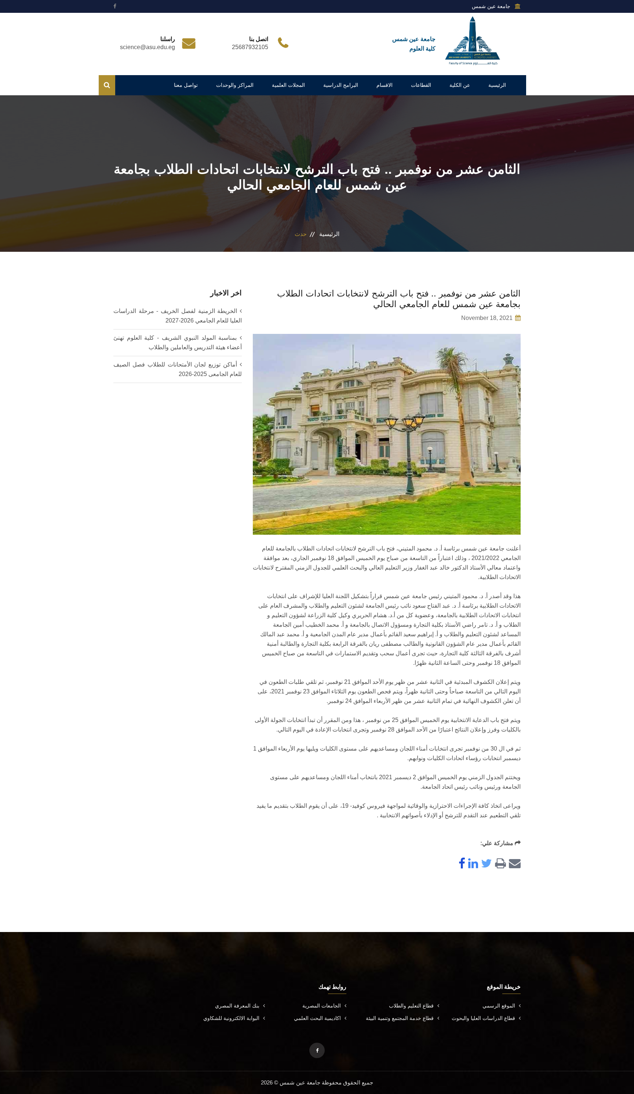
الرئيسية (497, 85)
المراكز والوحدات (235, 85)
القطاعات (421, 85)
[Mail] (513, 864)
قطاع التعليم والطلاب (411, 1006)
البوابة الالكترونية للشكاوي (231, 1018)
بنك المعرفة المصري (237, 1006)
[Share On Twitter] (485, 864)
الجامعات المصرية (321, 1006)
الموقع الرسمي (498, 1006)
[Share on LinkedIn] (471, 864)
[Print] (499, 864)
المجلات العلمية (288, 85)
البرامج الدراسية (340, 85)
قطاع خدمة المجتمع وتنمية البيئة (400, 1018)
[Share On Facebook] (460, 864)
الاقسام (384, 85)
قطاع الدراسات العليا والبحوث (483, 1018)
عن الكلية (459, 85)
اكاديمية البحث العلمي (317, 1018)
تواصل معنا (186, 85)
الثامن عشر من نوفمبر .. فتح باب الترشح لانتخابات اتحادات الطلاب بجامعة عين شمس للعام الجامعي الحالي (399, 298)
